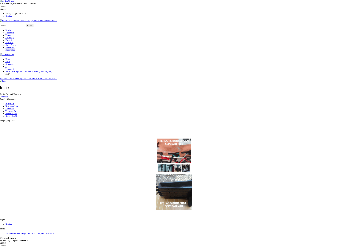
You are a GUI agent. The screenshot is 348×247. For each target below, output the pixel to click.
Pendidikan (10, 47)
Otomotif (4, 97)
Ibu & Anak (10, 45)
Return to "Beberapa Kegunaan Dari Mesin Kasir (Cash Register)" (28, 78)
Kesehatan (9, 33)
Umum (8, 35)
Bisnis (8, 30)
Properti (8, 40)
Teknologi (9, 37)
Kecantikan (10, 50)
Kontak (8, 16)
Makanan (9, 42)
